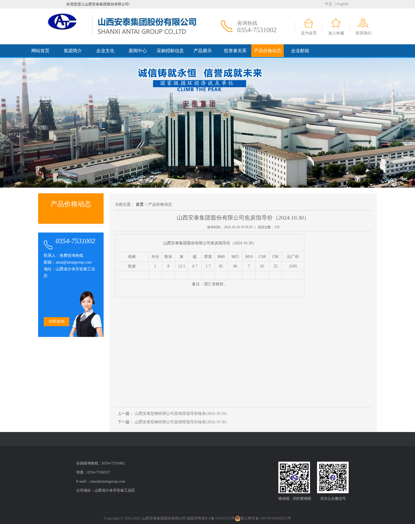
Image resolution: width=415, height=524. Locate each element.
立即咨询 (56, 321)
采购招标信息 (170, 50)
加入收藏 (336, 33)
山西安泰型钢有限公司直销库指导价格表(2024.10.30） (181, 422)
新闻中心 (138, 50)
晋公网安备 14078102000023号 (266, 518)
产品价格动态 (267, 50)
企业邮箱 (300, 50)
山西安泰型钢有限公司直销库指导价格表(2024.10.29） (181, 413)
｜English (341, 4)
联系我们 (364, 33)
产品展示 (203, 50)
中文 (328, 4)
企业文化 (105, 50)
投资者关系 (235, 50)
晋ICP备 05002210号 (218, 518)
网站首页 (40, 50)
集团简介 (73, 50)
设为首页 (309, 33)
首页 (140, 204)
